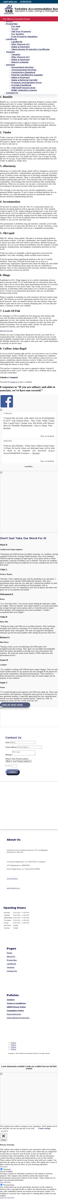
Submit (12, 772)
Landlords (11, 39)
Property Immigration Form (26, 82)
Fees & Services (14, 1014)
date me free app (6, 331)
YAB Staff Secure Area (23, 87)
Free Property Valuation (24, 36)
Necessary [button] (4, 1167)
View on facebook (47, 436)
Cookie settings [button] (44, 1128)
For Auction (17, 34)
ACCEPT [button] (4, 1131)
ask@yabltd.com (10, 2)
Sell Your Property (21, 31)
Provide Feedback (21, 85)
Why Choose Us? (20, 44)
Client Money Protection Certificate (30, 49)
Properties (12, 23)
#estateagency (25, 453)
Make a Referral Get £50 (24, 80)
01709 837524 (25, 2)
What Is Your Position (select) (16, 759)
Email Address (10, 747)
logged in (13, 382)
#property (51, 451)
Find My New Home (12, 705)
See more (7, 428)
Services (10, 64)
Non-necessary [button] (5, 1182)
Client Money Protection (18, 1018)
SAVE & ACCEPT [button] (7, 1198)
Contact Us (12, 92)
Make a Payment (20, 46)
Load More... (29, 466)
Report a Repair (20, 62)
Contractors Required (23, 72)
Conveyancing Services (23, 69)
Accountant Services (22, 67)
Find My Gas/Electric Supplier (27, 75)
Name (7, 742)
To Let (14, 29)
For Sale (15, 26)
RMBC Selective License (24, 90)
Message (8, 755)
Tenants (10, 52)
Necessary (7, 1169)
